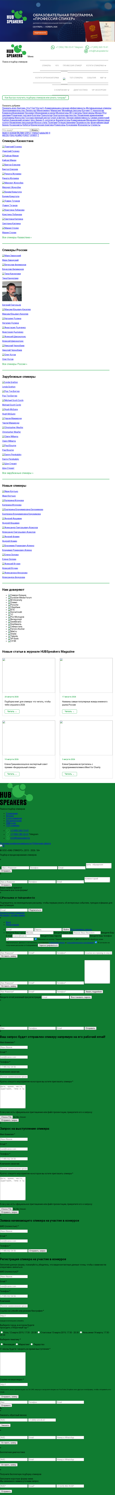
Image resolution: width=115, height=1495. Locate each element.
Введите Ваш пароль (51, 936)
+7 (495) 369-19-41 (99, 47)
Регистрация (12, 924)
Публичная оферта (41, 843)
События (91, 78)
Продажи (29, 113)
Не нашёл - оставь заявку (12, 915)
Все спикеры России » (14, 364)
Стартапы (77, 113)
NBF (102, 78)
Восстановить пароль (81, 929)
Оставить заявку (8, 956)
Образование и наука (44, 113)
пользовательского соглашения (80, 943)
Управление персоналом (21, 122)
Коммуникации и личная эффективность (65, 108)
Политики (52, 122)
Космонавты (16, 125)
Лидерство (30, 110)
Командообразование (13, 113)
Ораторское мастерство (65, 115)
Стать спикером (14, 818)
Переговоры (88, 113)
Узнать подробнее (94, 992)
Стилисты (95, 125)
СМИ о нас (11, 823)
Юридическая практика (42, 125)
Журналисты (84, 125)
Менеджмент (43, 110)
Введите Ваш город (16, 932)
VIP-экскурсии (99, 90)
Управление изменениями (90, 115)
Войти (66, 929)
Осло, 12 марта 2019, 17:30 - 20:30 (20, 1332)
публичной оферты (57, 943)
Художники (71, 125)
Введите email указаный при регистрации (20, 997)
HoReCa (26, 125)
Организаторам (14, 820)
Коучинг (86, 110)
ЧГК (57, 65)
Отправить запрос (9, 1120)
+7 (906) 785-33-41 (65, 47)
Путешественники (66, 122)
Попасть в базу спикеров (12, 913)
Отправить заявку (9, 1397)
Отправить (6, 871)
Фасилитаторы (63, 120)
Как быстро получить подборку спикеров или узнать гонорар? (35, 97)
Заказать (5, 1425)
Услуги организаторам (47, 78)
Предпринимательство (13, 110)
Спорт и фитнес (58, 118)
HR (70, 113)
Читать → (12, 711)
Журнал (10, 816)
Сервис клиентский (99, 118)
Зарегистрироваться (48, 945)
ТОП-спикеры (76, 78)
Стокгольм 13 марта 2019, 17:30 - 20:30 (59, 1332)
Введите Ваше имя (63, 932)
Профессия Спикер (72, 65)
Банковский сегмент (20, 120)
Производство (83, 122)
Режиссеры (60, 125)
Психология (47, 115)
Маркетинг (56, 110)
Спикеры (46, 65)
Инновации (9, 1344)
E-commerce (49, 120)
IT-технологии (97, 110)
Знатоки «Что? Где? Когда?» (30, 108)
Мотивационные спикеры (98, 108)
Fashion (6, 120)
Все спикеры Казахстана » (17, 237)
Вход (8, 922)
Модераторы (62, 113)
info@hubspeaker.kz (98, 51)
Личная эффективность (78, 118)
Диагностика (81, 90)
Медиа (98, 113)
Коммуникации (78, 120)
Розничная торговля (21, 115)
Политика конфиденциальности (16, 843)
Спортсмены (8, 118)
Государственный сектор (37, 118)
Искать (35, 130)
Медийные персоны (71, 110)
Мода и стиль (40, 122)
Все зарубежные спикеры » (17, 473)
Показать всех (9, 108)
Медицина (91, 120)
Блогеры (36, 115)
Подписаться (35, 910)
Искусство (20, 118)
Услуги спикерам (95, 65)
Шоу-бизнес (37, 120)
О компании (60, 90)
